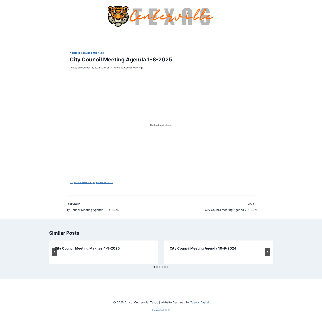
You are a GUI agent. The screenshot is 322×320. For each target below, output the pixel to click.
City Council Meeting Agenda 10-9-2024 (203, 248)
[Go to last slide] (54, 252)
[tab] (154, 267)
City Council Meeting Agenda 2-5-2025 (231, 207)
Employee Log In (161, 310)
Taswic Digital (199, 302)
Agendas (75, 53)
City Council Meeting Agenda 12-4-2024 (91, 207)
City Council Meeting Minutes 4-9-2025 (87, 248)
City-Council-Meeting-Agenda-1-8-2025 (91, 182)
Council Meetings (93, 53)
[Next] (267, 252)
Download (125, 182)
